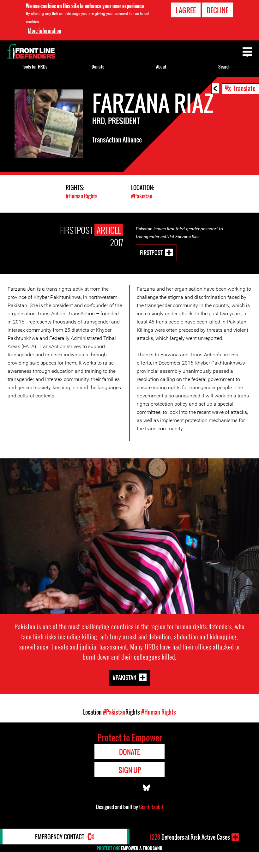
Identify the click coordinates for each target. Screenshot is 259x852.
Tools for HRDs (34, 66)
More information (44, 30)
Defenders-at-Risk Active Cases (190, 837)
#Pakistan (141, 196)
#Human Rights (81, 196)
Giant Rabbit (151, 807)
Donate (98, 66)
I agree (186, 10)
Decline (217, 10)
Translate (244, 88)
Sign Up (129, 770)
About (161, 66)
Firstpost (151, 253)
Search (224, 66)
